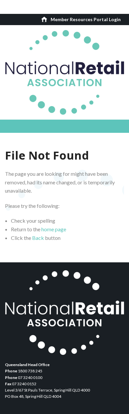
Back (38, 238)
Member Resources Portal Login (86, 19)
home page (53, 229)
